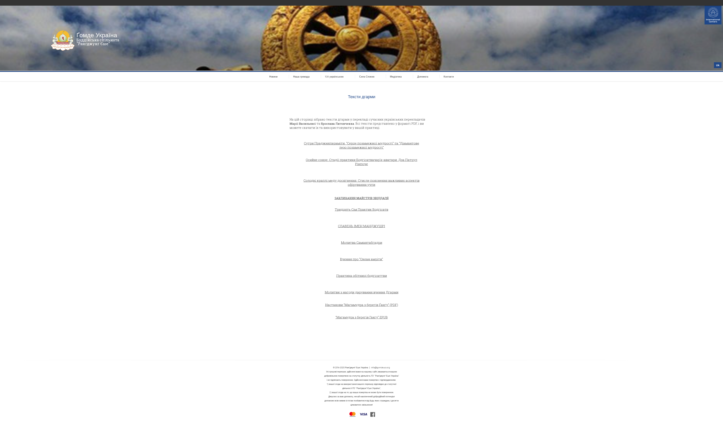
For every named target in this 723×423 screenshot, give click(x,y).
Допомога (422, 76)
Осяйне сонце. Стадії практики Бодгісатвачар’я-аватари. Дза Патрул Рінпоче (361, 162)
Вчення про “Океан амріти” (361, 259)
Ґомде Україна (96, 35)
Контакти (449, 76)
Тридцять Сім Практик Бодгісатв (361, 209)
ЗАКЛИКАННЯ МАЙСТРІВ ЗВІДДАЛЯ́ (362, 198)
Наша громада (301, 76)
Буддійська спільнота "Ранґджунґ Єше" (97, 41)
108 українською (334, 76)
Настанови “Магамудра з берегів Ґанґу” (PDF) (361, 305)
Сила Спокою (366, 76)
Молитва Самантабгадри (361, 242)
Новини (273, 76)
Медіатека (396, 76)
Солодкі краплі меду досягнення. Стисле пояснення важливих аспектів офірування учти (361, 182)
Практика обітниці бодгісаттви (361, 275)
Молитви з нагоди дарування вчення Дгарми (361, 292)
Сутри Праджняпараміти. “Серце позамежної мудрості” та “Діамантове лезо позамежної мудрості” (361, 145)
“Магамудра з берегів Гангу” (357, 317)
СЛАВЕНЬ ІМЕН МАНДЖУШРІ (361, 226)
